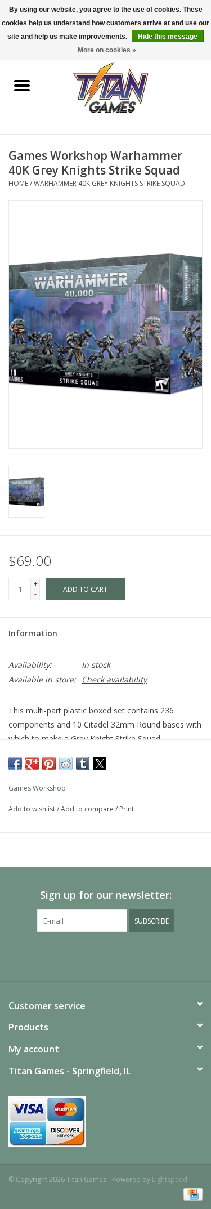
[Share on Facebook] (15, 763)
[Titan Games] (127, 86)
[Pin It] (49, 763)
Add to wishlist (32, 809)
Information (32, 633)
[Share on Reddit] (66, 763)
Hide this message (167, 37)
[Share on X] (99, 763)
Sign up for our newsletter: (106, 895)
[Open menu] (22, 85)
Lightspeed (169, 1179)
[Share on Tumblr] (82, 763)
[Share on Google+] (32, 763)
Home (18, 183)
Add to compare (88, 809)
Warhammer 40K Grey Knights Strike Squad (109, 183)
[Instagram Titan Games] (126, 955)
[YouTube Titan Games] (106, 955)
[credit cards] (105, 1121)
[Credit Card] (191, 1193)
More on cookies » (107, 50)
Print (126, 809)
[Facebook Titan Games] (86, 955)
